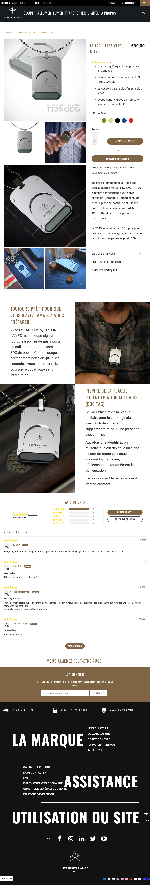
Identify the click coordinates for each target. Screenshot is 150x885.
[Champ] (110, 120)
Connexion (129, 3)
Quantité (95, 129)
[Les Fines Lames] (11, 14)
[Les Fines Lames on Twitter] (92, 838)
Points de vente (99, 739)
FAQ (30, 3)
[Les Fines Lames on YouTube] (103, 838)
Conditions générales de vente (45, 788)
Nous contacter (34, 772)
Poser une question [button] (125, 519)
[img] (10, 540)
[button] (30, 13)
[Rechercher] (143, 14)
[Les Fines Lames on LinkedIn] (81, 838)
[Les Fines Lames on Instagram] (70, 838)
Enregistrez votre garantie (13, 3)
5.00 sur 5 (33, 514)
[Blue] (124, 120)
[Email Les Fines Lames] (48, 838)
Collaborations (99, 733)
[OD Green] (104, 120)
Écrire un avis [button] (124, 512)
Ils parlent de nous (101, 744)
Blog (37, 3)
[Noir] (117, 120)
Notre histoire (98, 728)
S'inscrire (47, 3)
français (111, 3)
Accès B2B (95, 750)
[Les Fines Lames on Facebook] (59, 838)
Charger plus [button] (75, 646)
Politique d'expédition (38, 794)
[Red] (131, 120)
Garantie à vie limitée (38, 767)
